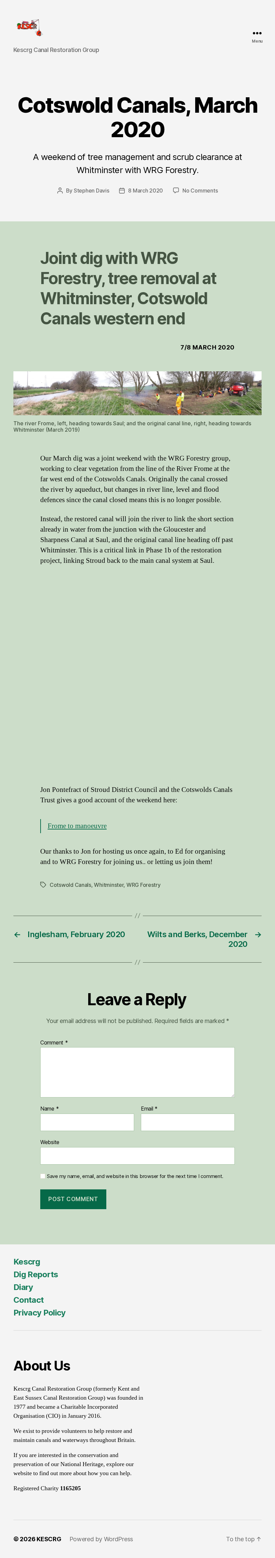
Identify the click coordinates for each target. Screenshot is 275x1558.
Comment (54, 1043)
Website (49, 1142)
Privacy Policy (39, 1313)
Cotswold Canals (70, 884)
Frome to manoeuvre (77, 825)
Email (149, 1109)
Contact (28, 1300)
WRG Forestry (143, 884)
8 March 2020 (145, 190)
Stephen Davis (91, 190)
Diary (23, 1287)
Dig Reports (35, 1274)
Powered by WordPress (101, 1539)
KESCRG (49, 1539)
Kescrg (26, 1262)
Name (49, 1109)
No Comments (200, 190)
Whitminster (108, 884)
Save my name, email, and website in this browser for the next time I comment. (135, 1176)
